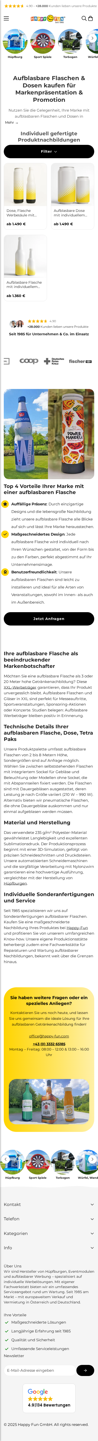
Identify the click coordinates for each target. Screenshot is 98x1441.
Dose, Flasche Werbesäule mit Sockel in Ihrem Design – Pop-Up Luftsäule (21, 213)
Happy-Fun (77, 927)
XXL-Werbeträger (20, 687)
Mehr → (12, 122)
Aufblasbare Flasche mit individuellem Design (24, 284)
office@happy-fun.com (49, 1036)
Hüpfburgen (15, 883)
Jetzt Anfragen (49, 619)
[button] (90, 18)
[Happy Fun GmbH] (48, 18)
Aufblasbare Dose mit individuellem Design (69, 213)
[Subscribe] (85, 1370)
